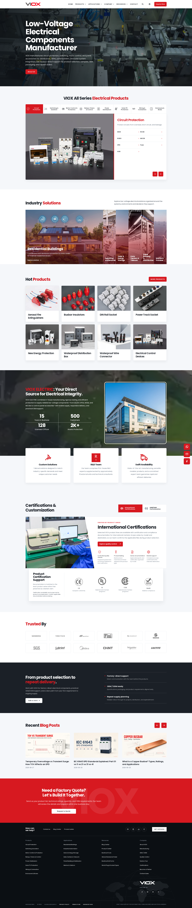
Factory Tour (144, 861)
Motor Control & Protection (34, 853)
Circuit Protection (30, 844)
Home (70, 4)
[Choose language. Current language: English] (149, 4)
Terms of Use (76, 904)
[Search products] (142, 4)
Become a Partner (146, 869)
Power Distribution (31, 861)
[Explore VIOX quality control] (144, 829)
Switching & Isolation (32, 849)
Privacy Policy (64, 904)
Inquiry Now (160, 4)
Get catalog (159, 829)
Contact (134, 4)
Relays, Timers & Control (33, 857)
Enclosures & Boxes (31, 873)
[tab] (34, 109)
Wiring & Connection (32, 869)
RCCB (151, 131)
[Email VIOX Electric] (127, 829)
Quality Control (144, 857)
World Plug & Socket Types (110, 865)
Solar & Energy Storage (71, 853)
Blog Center (57, 829)
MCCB (151, 138)
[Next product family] (160, 174)
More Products (158, 279)
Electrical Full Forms (108, 861)
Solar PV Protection (31, 865)
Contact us (46, 829)
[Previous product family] (155, 174)
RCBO (128, 138)
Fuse (151, 145)
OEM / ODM (143, 853)
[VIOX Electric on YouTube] (153, 892)
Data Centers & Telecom (72, 857)
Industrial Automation (70, 849)
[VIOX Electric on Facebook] (142, 892)
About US (31, 72)
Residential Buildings (70, 844)
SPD (128, 145)
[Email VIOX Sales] (187, 454)
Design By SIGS (88, 904)
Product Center (107, 849)
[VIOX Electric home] (33, 4)
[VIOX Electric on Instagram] (147, 892)
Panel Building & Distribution (72, 861)
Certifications (144, 865)
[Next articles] (164, 725)
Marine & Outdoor (69, 865)
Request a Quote (63, 811)
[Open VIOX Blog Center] (133, 829)
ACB (128, 151)
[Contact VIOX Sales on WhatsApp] (187, 447)
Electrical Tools (106, 853)
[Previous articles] (157, 725)
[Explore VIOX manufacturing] (138, 829)
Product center (69, 829)
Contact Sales (144, 873)
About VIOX (143, 844)
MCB (128, 131)
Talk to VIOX (33, 701)
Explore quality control (108, 544)
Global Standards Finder (109, 857)
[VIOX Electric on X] (158, 892)
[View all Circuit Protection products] (70, 147)
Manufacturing (144, 849)
